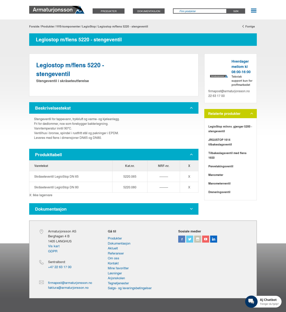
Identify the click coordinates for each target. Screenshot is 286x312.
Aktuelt (113, 248)
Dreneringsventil (219, 192)
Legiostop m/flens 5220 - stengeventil (123, 26)
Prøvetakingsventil (220, 166)
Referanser (116, 253)
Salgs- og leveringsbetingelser (130, 287)
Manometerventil (219, 183)
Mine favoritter (118, 267)
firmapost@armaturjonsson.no (229, 91)
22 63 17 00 (216, 95)
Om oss (113, 257)
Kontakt (113, 263)
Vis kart (54, 245)
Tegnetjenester (118, 282)
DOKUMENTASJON (148, 11)
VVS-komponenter (68, 26)
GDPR (52, 250)
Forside (34, 26)
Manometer (215, 175)
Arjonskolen (116, 277)
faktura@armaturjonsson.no (68, 287)
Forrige (250, 26)
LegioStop (89, 26)
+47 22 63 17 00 (59, 266)
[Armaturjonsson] (56, 10)
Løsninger (115, 272)
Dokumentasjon (119, 243)
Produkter (47, 26)
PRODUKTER (109, 11)
